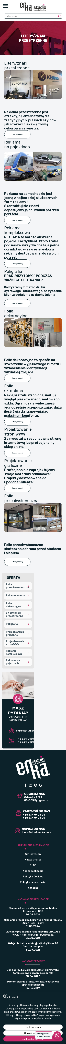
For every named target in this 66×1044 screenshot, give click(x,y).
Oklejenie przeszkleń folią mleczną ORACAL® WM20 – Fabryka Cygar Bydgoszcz (33, 933)
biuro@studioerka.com (30, 730)
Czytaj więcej (17, 134)
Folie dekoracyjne (13, 605)
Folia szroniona (15, 595)
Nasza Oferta (33, 859)
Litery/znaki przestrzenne (14, 614)
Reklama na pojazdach (13, 662)
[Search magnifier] (59, 16)
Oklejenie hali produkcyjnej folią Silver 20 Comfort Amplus (33, 945)
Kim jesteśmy (33, 854)
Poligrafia (12, 624)
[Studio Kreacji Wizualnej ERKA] (33, 7)
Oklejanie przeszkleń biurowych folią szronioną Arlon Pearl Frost (33, 922)
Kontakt (33, 887)
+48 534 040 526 (27, 738)
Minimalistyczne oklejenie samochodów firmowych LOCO (33, 910)
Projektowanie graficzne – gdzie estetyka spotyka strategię (33, 983)
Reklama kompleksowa (14, 652)
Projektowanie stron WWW (15, 643)
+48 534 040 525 (27, 741)
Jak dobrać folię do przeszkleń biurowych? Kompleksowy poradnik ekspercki (33, 972)
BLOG (33, 865)
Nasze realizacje (33, 871)
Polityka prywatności (33, 882)
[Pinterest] (35, 785)
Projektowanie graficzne (15, 633)
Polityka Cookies (33, 876)
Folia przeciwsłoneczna (17, 586)
